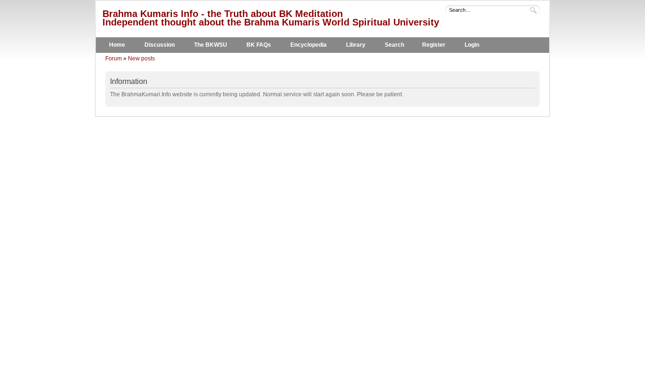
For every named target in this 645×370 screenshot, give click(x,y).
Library (355, 45)
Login (472, 45)
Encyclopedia (308, 45)
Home (117, 45)
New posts (141, 58)
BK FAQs (258, 45)
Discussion (159, 45)
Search (394, 45)
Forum (113, 58)
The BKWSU (210, 45)
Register (433, 45)
